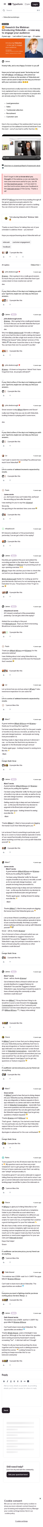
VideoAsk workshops (11, 17)
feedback (6, 247)
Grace (7, 1037)
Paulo (7, 490)
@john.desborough (16, 333)
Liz (6, 456)
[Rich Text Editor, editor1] (21, 1395)
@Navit (11, 75)
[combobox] (21, 10)
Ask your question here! (18, 1474)
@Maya (7, 1010)
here (22, 1058)
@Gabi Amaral (13, 1333)
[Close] (40, 1498)
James (7, 61)
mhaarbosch (9, 529)
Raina (7, 1157)
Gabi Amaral (9, 1272)
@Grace (20, 75)
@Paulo (4, 571)
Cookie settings (21, 1521)
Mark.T (7, 719)
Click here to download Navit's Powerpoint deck (22, 166)
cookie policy (10, 1513)
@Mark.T (11, 823)
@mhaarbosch (10, 624)
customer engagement (21, 242)
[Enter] (3, 10)
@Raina (6, 1207)
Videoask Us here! (16, 1238)
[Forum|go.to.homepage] (17, 4)
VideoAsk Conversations (17, 1051)
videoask (6, 242)
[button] (4, 5)
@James (5, 276)
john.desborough (11, 272)
